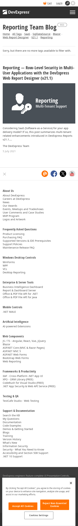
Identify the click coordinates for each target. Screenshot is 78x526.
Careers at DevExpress (16, 199)
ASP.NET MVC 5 (12, 351)
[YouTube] (72, 173)
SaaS (27, 34)
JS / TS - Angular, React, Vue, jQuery (24, 341)
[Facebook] (54, 173)
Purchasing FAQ (12, 237)
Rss (62, 24)
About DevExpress (14, 195)
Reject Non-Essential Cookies (55, 504)
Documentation (12, 422)
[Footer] (5, 174)
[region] (38, 502)
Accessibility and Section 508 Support (25, 453)
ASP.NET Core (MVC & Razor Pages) (24, 347)
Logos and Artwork (14, 219)
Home (6, 34)
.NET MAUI (9, 311)
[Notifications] (73, 3)
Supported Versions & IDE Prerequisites (27, 240)
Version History (12, 439)
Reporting (46, 37)
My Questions (11, 418)
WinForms (9, 262)
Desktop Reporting (14, 272)
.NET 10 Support (12, 456)
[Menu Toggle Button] (72, 12)
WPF (5, 265)
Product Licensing (13, 234)
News (6, 202)
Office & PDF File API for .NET (20, 293)
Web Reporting (12, 361)
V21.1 (34, 37)
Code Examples (12, 425)
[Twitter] (63, 173)
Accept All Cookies (22, 506)
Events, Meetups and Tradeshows (23, 209)
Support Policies (12, 244)
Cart (49, 3)
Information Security (15, 446)
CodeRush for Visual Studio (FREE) (23, 382)
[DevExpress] (16, 12)
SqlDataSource (41, 34)
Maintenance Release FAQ (18, 247)
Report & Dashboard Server (19, 290)
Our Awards (10, 205)
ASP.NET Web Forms (15, 354)
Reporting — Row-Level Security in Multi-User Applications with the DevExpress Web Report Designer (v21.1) (38, 73)
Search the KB (11, 415)
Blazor (57, 34)
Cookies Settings (38, 515)
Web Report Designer (16, 37)
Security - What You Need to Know (23, 449)
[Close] (71, 483)
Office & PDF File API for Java (20, 297)
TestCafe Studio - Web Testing (21, 400)
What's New (10, 442)
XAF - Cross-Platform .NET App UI (23, 376)
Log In (59, 3)
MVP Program (11, 216)
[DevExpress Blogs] (45, 173)
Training (8, 436)
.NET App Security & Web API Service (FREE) (29, 386)
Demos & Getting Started (18, 429)
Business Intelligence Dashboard (23, 287)
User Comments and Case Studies (23, 212)
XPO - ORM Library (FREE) (18, 379)
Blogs (6, 432)
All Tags (17, 34)
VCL (5, 269)
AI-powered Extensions (17, 326)
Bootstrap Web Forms (16, 358)
